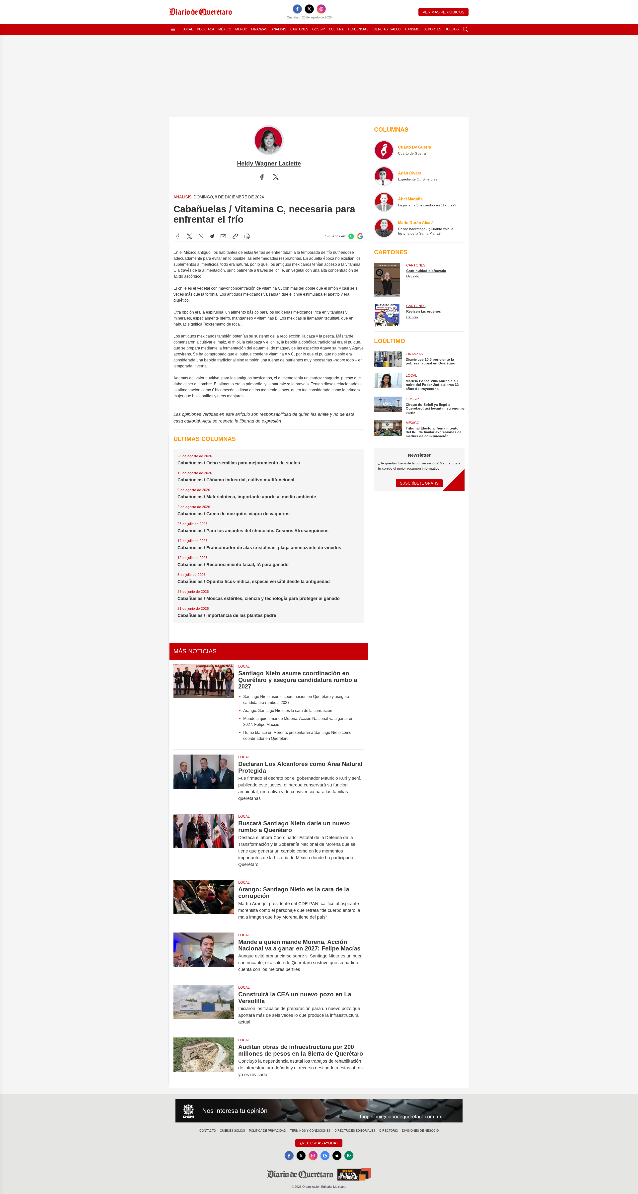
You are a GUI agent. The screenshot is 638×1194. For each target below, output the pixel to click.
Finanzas (259, 29)
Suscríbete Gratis (419, 483)
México (224, 29)
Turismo (411, 29)
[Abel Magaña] (384, 202)
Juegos (452, 29)
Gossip (318, 29)
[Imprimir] (247, 236)
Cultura (336, 29)
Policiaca (205, 29)
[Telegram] (211, 236)
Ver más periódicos (443, 12)
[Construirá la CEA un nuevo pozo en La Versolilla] (203, 1008)
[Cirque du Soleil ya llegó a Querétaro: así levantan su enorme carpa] (387, 405)
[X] (309, 8)
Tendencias (358, 29)
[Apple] (336, 1155)
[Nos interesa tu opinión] (319, 1110)
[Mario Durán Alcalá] (384, 228)
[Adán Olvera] (384, 176)
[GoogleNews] (324, 1155)
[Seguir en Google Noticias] (360, 236)
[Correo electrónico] (223, 236)
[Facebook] (297, 8)
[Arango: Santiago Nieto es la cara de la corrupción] (203, 903)
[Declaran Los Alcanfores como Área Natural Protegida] (203, 781)
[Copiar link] (235, 236)
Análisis (278, 29)
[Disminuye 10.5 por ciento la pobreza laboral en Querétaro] (387, 359)
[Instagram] (321, 8)
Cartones (299, 29)
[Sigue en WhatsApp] (351, 236)
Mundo (241, 29)
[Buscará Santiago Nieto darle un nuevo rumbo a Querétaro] (203, 844)
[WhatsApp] (200, 236)
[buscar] (466, 29)
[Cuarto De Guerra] (384, 150)
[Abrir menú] (172, 29)
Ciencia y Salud (386, 29)
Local (187, 29)
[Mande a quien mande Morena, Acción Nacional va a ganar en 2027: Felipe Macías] (203, 956)
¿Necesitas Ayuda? (319, 1143)
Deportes (432, 29)
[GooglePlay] (348, 1155)
